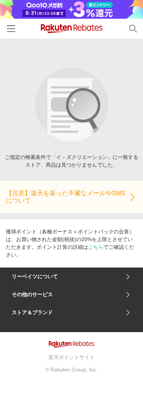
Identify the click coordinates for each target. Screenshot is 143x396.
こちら (95, 247)
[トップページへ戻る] (72, 28)
